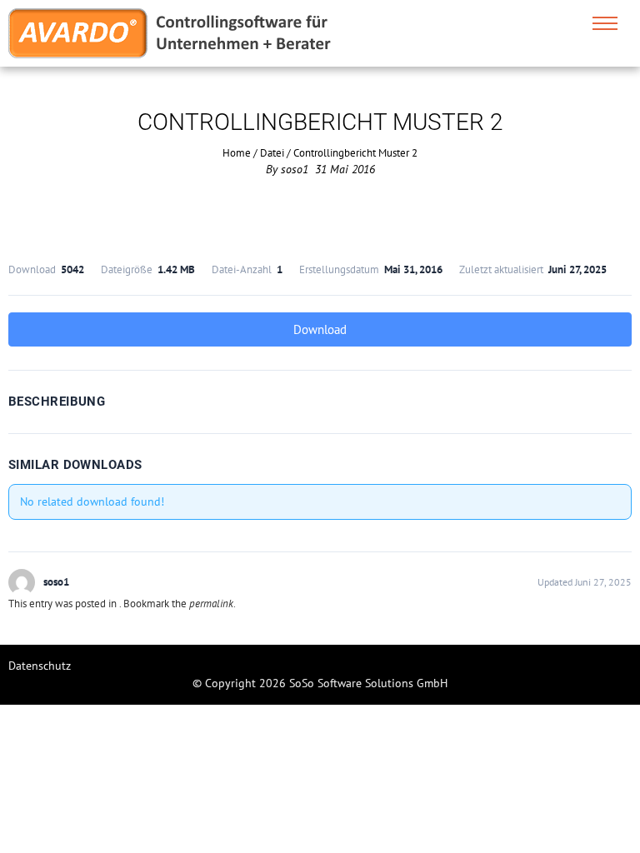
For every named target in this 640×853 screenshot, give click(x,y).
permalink (211, 603)
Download (320, 329)
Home (236, 153)
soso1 (294, 169)
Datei (272, 153)
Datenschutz (39, 665)
